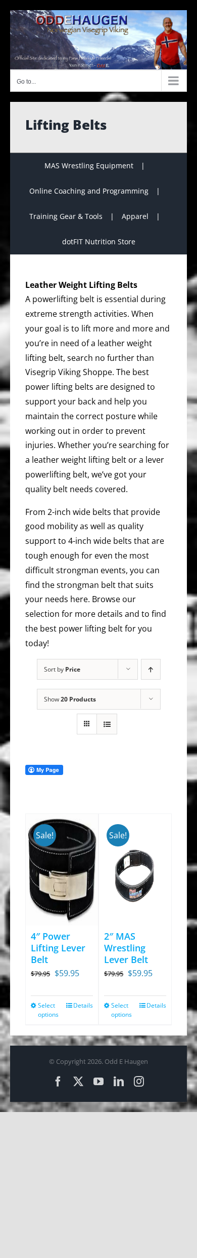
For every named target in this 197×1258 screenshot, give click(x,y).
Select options (48, 1010)
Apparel (135, 216)
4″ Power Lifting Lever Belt (58, 948)
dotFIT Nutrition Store (98, 241)
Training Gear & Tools (66, 216)
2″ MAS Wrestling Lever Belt (126, 948)
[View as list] (107, 724)
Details (83, 1005)
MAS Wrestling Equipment (88, 165)
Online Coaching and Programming (89, 191)
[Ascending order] (151, 669)
